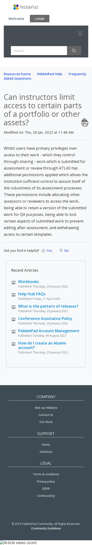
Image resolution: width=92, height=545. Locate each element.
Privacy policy (46, 482)
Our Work (46, 422)
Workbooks (28, 281)
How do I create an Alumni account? (42, 345)
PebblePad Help (49, 74)
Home (46, 445)
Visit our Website (46, 408)
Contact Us (46, 415)
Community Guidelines (46, 528)
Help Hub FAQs (32, 293)
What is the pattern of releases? (48, 306)
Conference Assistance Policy (45, 318)
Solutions (46, 452)
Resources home (17, 74)
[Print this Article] (85, 120)
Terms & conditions (46, 474)
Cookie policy (46, 496)
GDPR (46, 489)
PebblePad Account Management (48, 330)
